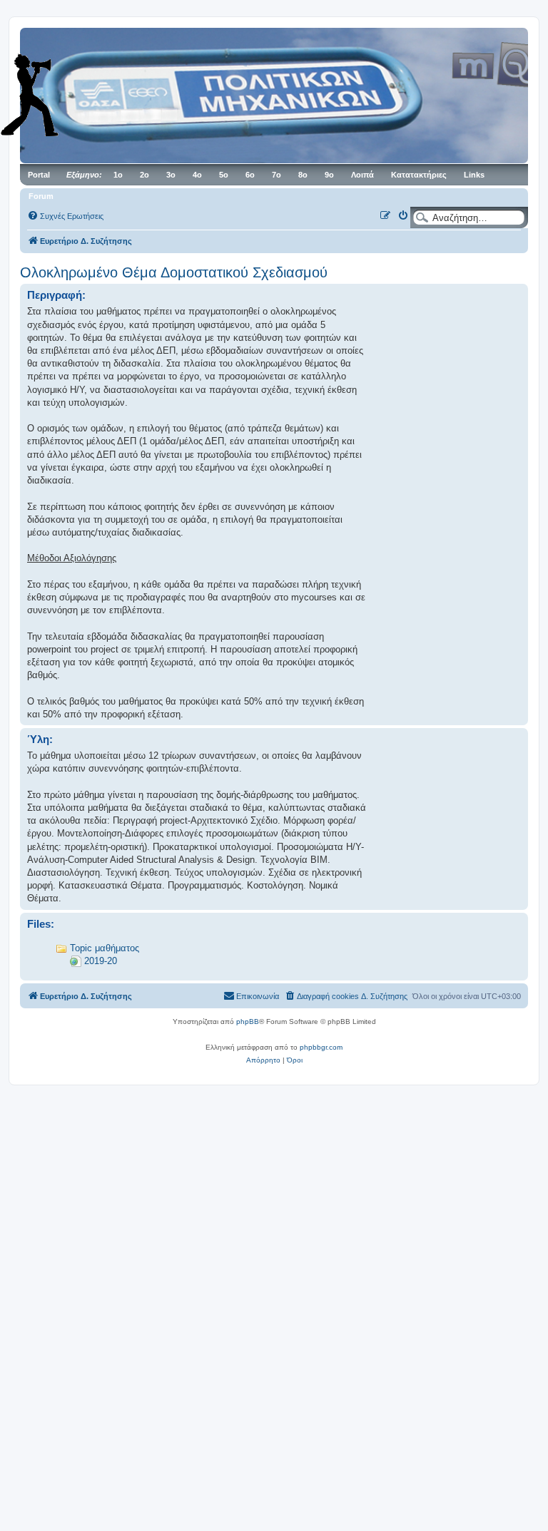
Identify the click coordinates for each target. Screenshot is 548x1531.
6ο (250, 174)
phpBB (247, 1021)
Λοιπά (362, 174)
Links (474, 174)
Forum (41, 196)
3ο (171, 174)
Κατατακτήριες (419, 174)
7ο (276, 174)
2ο (144, 174)
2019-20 (100, 961)
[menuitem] (65, 216)
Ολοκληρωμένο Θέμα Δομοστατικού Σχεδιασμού (174, 272)
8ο (303, 174)
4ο (197, 174)
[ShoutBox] (50, 95)
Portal (39, 174)
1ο (118, 174)
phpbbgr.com (321, 1047)
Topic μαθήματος (104, 948)
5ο (223, 174)
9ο (329, 174)
